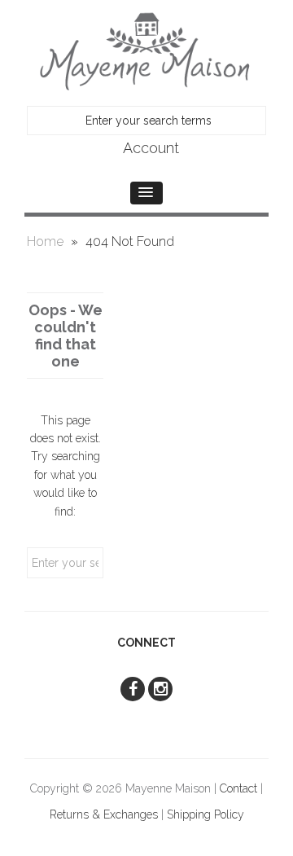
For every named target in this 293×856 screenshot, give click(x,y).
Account (151, 147)
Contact (238, 788)
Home (45, 241)
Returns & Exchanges (104, 814)
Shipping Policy (205, 814)
